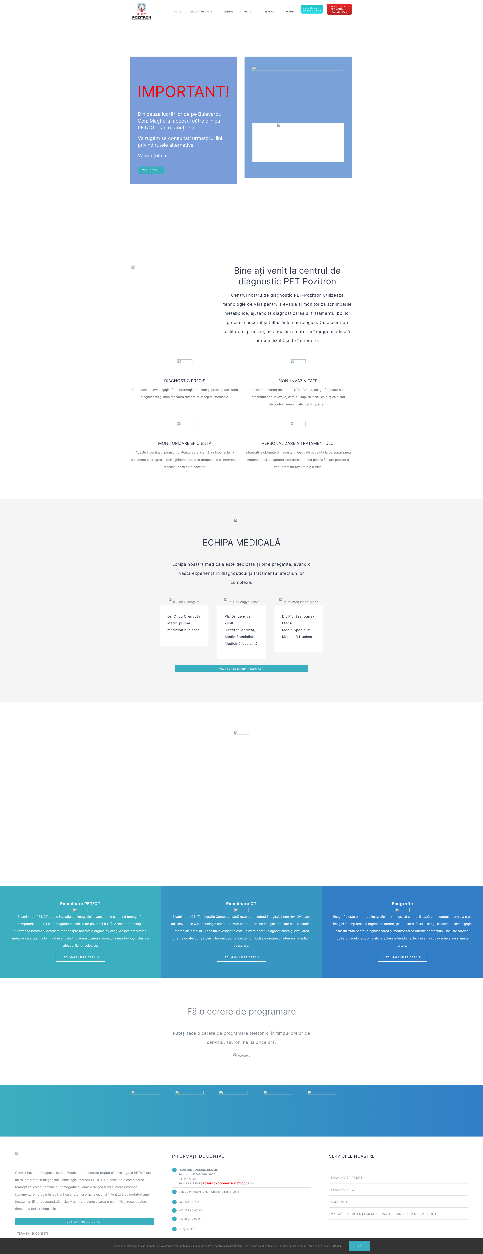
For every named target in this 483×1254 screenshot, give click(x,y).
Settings (336, 1245)
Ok (359, 1246)
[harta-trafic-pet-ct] (298, 68)
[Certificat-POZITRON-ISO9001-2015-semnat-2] (233, 1092)
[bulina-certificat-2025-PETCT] (145, 1092)
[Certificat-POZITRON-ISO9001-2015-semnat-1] (189, 1092)
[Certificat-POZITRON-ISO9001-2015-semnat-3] (278, 1092)
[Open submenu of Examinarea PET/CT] (466, 1177)
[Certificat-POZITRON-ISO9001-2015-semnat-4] (322, 1092)
